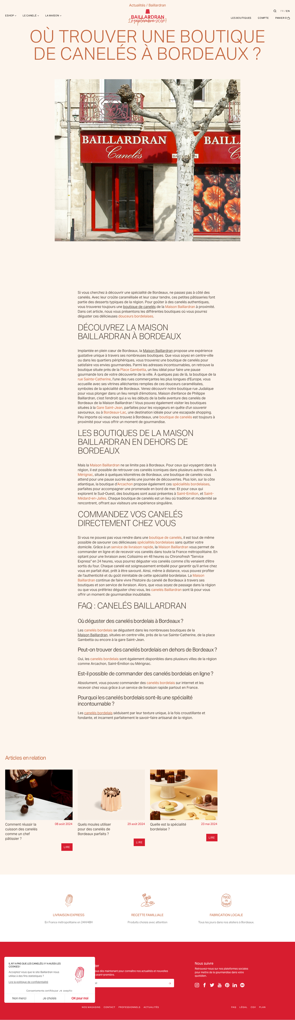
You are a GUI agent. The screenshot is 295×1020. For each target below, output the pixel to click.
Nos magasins (91, 1007)
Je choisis (49, 998)
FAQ (233, 1007)
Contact (109, 1007)
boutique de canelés (139, 307)
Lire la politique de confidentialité (28, 982)
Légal (243, 1007)
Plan (262, 1007)
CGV (253, 1007)
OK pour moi (79, 998)
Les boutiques (241, 17)
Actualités (151, 1007)
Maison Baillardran (158, 350)
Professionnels (129, 1007)
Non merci (19, 998)
